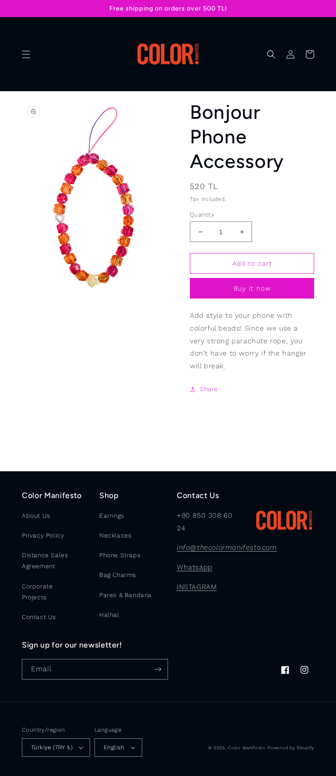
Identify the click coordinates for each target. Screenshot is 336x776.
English (114, 747)
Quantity (202, 214)
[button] (26, 54)
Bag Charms (117, 574)
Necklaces (115, 535)
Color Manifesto (247, 747)
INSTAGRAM (197, 587)
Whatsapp (195, 567)
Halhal (109, 614)
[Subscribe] (158, 669)
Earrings (111, 515)
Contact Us (39, 616)
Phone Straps (119, 555)
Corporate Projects (37, 592)
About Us (36, 515)
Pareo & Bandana (125, 594)
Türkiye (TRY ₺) (52, 747)
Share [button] (209, 388)
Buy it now (252, 288)
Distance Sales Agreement (45, 561)
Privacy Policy (43, 535)
